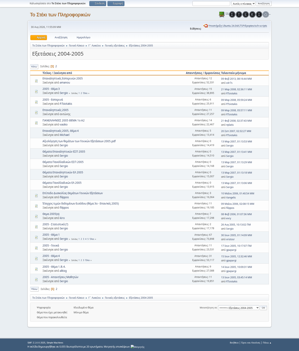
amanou (65, 82)
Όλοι (85, 93)
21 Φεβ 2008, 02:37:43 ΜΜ (236, 120)
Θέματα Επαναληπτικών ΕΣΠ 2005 (64, 151)
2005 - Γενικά (51, 245)
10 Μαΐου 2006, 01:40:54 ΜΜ (237, 193)
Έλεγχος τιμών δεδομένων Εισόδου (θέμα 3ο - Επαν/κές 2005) (81, 203)
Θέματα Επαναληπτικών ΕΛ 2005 (63, 172)
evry (228, 218)
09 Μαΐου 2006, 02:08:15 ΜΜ (237, 204)
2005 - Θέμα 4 (51, 256)
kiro (62, 218)
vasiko (64, 124)
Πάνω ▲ (267, 342)
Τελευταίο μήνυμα (233, 73)
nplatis (230, 125)
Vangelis (231, 197)
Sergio (64, 93)
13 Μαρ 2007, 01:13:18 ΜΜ (236, 172)
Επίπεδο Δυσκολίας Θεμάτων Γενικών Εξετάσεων (73, 193)
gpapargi (231, 250)
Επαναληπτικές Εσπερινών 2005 (63, 78)
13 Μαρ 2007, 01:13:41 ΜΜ (236, 152)
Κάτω (34, 66)
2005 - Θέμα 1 (51, 235)
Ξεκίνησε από (62, 73)
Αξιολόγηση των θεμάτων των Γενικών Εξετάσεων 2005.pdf (79, 141)
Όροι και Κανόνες (250, 342)
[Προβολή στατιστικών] (137, 346)
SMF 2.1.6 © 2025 (36, 342)
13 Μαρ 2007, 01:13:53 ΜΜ (236, 141)
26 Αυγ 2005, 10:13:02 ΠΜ (236, 224)
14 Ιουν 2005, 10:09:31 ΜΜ (236, 267)
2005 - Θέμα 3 (51, 89)
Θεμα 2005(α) (51, 214)
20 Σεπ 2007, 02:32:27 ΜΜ (236, 131)
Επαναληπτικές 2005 (56, 110)
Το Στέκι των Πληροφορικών (60, 14)
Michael (64, 135)
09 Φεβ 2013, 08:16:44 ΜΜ (236, 78)
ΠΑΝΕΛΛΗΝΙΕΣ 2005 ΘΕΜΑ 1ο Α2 (64, 120)
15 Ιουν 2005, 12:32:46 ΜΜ (236, 256)
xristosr (230, 239)
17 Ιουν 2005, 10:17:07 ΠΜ (236, 246)
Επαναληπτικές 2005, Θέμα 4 (61, 131)
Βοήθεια (234, 342)
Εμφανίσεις (212, 73)
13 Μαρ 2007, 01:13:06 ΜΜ (236, 183)
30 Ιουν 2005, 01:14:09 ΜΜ (236, 235)
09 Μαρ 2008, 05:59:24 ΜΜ (236, 100)
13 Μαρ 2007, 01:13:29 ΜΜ (236, 162)
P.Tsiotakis (231, 93)
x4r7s (229, 83)
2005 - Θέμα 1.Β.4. (54, 266)
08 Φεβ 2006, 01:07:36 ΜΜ (236, 214)
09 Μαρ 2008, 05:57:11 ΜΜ (236, 110)
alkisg (63, 271)
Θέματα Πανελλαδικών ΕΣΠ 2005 (63, 162)
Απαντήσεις (194, 73)
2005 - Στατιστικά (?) (55, 224)
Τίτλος (47, 73)
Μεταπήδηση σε (208, 307)
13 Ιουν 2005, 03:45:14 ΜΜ (236, 277)
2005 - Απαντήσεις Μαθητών (60, 277)
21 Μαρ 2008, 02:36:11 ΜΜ (236, 89)
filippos (64, 197)
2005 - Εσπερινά (53, 99)
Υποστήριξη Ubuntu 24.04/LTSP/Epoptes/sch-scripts (237, 26)
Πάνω (34, 288)
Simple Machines (55, 342)
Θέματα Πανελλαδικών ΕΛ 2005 (62, 183)
